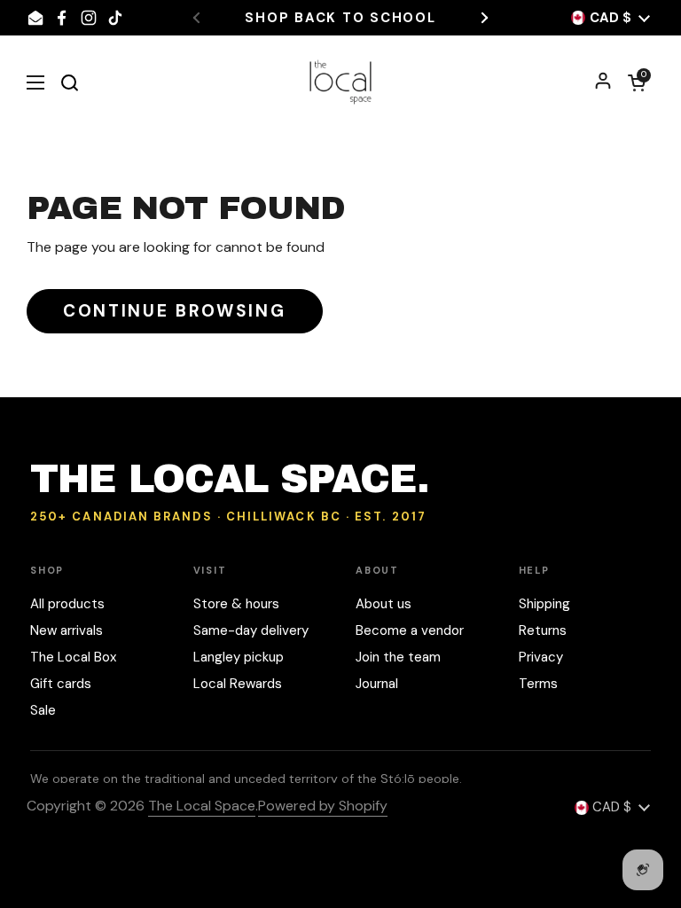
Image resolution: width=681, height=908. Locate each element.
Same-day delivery (251, 630)
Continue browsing (174, 311)
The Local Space (201, 805)
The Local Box (73, 657)
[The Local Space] (340, 82)
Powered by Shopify (322, 805)
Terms (538, 684)
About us (383, 604)
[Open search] (69, 82)
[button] (636, 82)
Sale (43, 710)
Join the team (398, 657)
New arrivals (66, 630)
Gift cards (60, 684)
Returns (543, 630)
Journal (377, 684)
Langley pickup (238, 657)
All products (67, 604)
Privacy (541, 657)
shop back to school (340, 18)
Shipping (544, 604)
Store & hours (236, 604)
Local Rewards (237, 684)
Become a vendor (410, 630)
